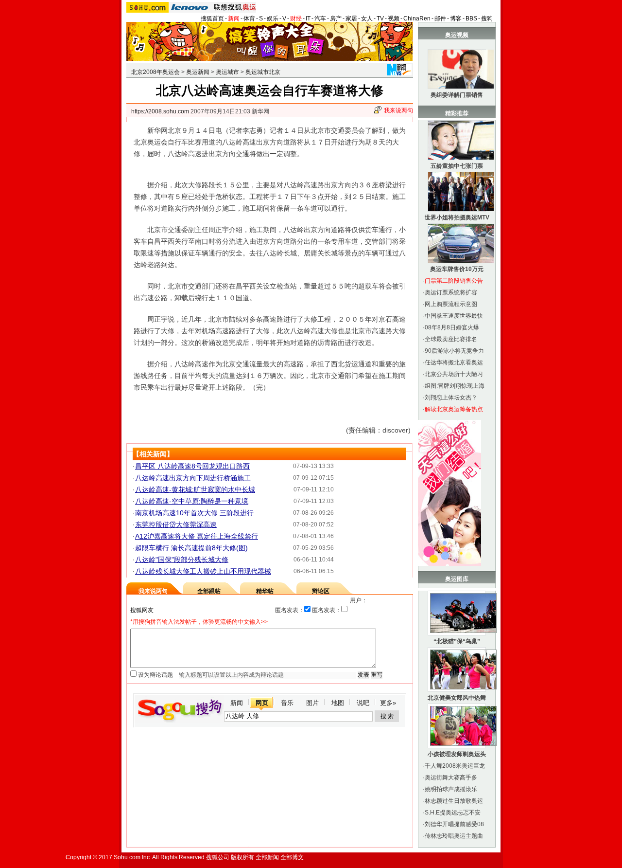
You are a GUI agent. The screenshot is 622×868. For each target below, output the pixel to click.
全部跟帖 (209, 591)
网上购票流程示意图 (451, 304)
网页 (262, 702)
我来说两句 (398, 110)
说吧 (363, 702)
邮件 (440, 18)
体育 (249, 18)
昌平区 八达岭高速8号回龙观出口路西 (192, 466)
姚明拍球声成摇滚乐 (451, 789)
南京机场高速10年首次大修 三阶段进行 (194, 513)
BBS (471, 18)
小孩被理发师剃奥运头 (457, 754)
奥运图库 (456, 579)
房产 (336, 18)
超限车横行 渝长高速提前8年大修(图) (191, 548)
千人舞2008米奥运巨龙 (455, 765)
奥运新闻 (197, 72)
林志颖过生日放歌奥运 (454, 800)
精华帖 (265, 591)
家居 (351, 18)
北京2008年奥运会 (155, 72)
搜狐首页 (212, 18)
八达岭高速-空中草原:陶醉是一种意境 (191, 501)
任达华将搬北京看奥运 (454, 362)
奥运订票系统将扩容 (451, 292)
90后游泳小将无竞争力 (454, 350)
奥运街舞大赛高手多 (451, 777)
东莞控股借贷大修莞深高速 (176, 524)
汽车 (320, 18)
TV (380, 18)
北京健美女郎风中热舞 (457, 697)
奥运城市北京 (262, 72)
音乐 (287, 702)
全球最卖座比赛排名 (451, 339)
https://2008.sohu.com (160, 111)
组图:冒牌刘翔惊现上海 (454, 385)
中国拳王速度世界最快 (454, 315)
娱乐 (272, 18)
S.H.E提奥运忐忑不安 (453, 812)
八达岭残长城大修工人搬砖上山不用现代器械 (203, 571)
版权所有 (242, 857)
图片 (312, 702)
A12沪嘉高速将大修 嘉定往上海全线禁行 (196, 536)
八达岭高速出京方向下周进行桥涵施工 (193, 478)
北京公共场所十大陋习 (454, 374)
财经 (296, 18)
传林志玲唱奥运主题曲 (454, 835)
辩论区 (320, 591)
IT (308, 18)
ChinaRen (417, 18)
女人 (367, 18)
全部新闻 (267, 857)
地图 (337, 702)
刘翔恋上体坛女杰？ (451, 397)
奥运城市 (227, 72)
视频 (393, 18)
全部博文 (292, 857)
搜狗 (487, 18)
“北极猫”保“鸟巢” (456, 641)
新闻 (234, 18)
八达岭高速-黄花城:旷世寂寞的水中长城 (195, 489)
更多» (388, 702)
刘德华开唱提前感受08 (454, 824)
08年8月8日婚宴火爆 (452, 327)
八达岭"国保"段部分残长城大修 (181, 559)
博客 (456, 18)
